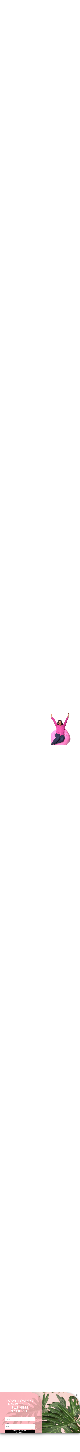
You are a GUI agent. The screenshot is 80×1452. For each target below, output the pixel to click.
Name (7, 1416)
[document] (40, 726)
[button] (77, 1395)
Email (7, 1423)
